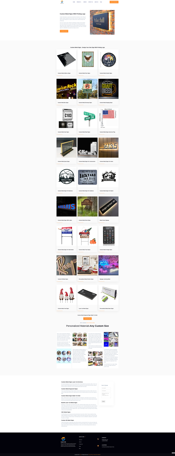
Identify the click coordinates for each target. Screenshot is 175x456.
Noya (80, 454)
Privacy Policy (90, 454)
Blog (80, 448)
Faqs (80, 446)
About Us (80, 439)
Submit (103, 401)
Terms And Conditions (96, 454)
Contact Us (63, 31)
